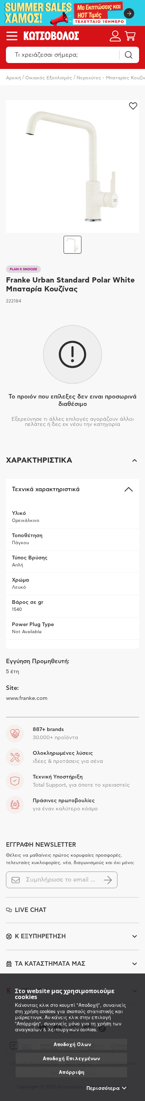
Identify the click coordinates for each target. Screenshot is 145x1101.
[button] (72, 460)
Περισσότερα (103, 1088)
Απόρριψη (71, 1071)
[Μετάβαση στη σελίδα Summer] (72, 13)
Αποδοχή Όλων (72, 1044)
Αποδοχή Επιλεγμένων (71, 1058)
